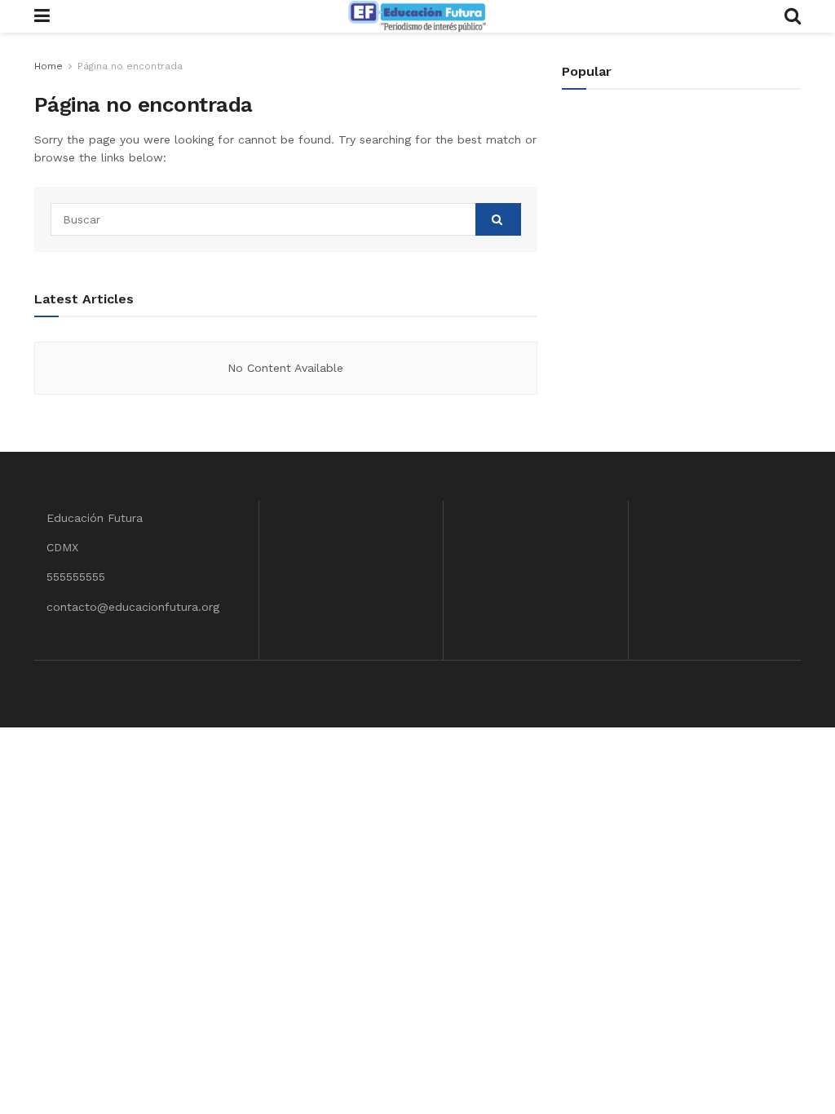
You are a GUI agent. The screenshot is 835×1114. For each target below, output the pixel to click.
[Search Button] (792, 16)
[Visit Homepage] (416, 16)
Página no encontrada (130, 66)
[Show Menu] (42, 16)
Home (48, 66)
